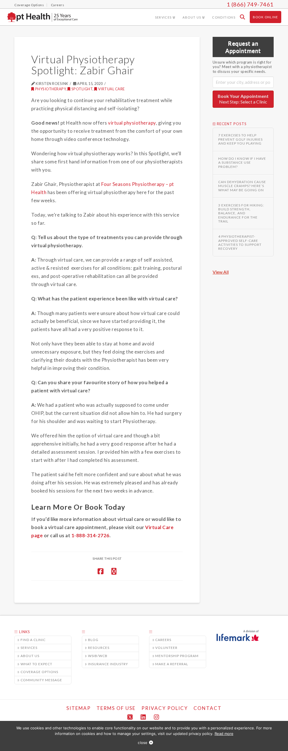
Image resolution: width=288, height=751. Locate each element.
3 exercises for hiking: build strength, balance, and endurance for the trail (241, 213)
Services (29, 648)
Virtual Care (111, 89)
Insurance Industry (108, 664)
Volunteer (166, 648)
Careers (163, 640)
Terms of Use (116, 708)
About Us (30, 656)
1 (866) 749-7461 (250, 4)
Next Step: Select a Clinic (243, 99)
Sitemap (78, 708)
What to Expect (36, 664)
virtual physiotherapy (132, 123)
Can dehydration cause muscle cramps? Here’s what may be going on (242, 186)
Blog (93, 640)
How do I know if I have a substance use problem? (242, 163)
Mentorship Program (177, 656)
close (142, 742)
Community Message (41, 680)
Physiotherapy (50, 89)
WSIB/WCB (97, 656)
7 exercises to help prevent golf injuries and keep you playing (240, 139)
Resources (98, 648)
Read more (224, 733)
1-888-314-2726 (90, 535)
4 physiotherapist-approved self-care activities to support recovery (240, 243)
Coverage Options (39, 672)
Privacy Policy (164, 708)
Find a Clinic (33, 640)
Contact (208, 708)
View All (221, 272)
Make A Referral (171, 664)
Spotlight (82, 89)
